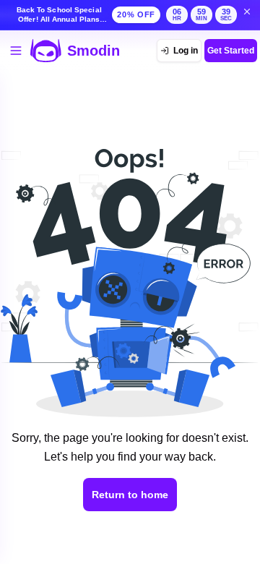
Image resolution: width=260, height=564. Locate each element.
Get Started (230, 51)
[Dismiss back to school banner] (247, 11)
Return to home (130, 494)
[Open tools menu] (16, 51)
